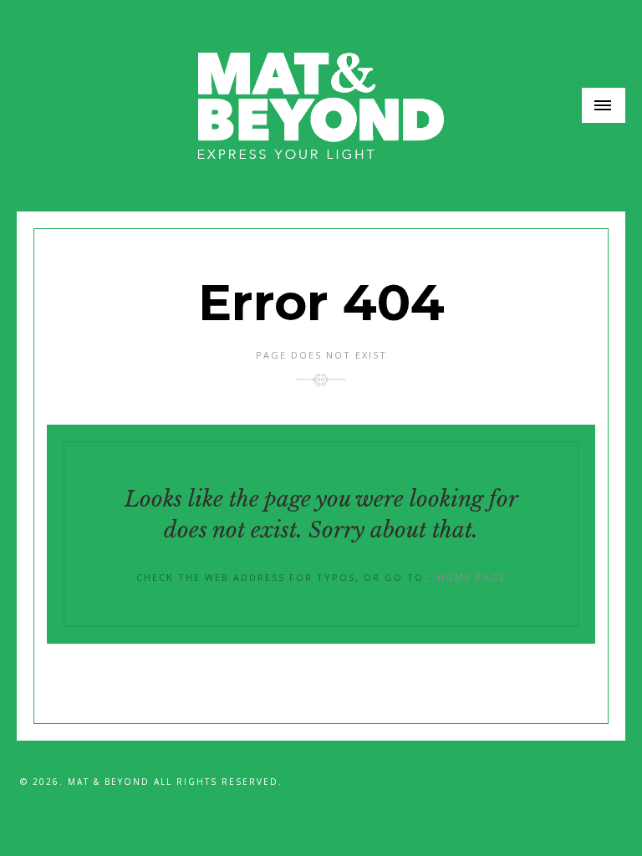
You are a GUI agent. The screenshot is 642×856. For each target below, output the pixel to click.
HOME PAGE (472, 577)
